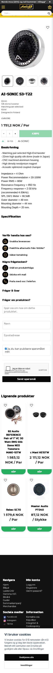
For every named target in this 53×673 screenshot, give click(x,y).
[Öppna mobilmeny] (3, 7)
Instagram (11, 620)
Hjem (6, 584)
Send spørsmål (26, 379)
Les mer (6, 118)
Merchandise (9, 606)
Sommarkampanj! (12, 603)
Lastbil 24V (8, 591)
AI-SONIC (23, 141)
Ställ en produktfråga (21, 268)
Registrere (31, 588)
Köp (13, 471)
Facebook (12, 617)
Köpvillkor (31, 620)
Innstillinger (26, 665)
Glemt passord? (34, 591)
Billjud (6, 588)
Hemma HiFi (9, 594)
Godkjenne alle (26, 657)
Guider (6, 600)
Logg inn (30, 584)
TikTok (10, 624)
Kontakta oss (32, 617)
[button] (47, 27)
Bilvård (6, 597)
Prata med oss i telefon (22, 281)
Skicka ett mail (17, 274)
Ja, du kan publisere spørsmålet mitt (25, 350)
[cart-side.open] (50, 7)
